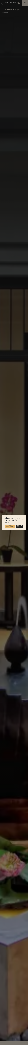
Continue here (19, 526)
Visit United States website (9, 526)
